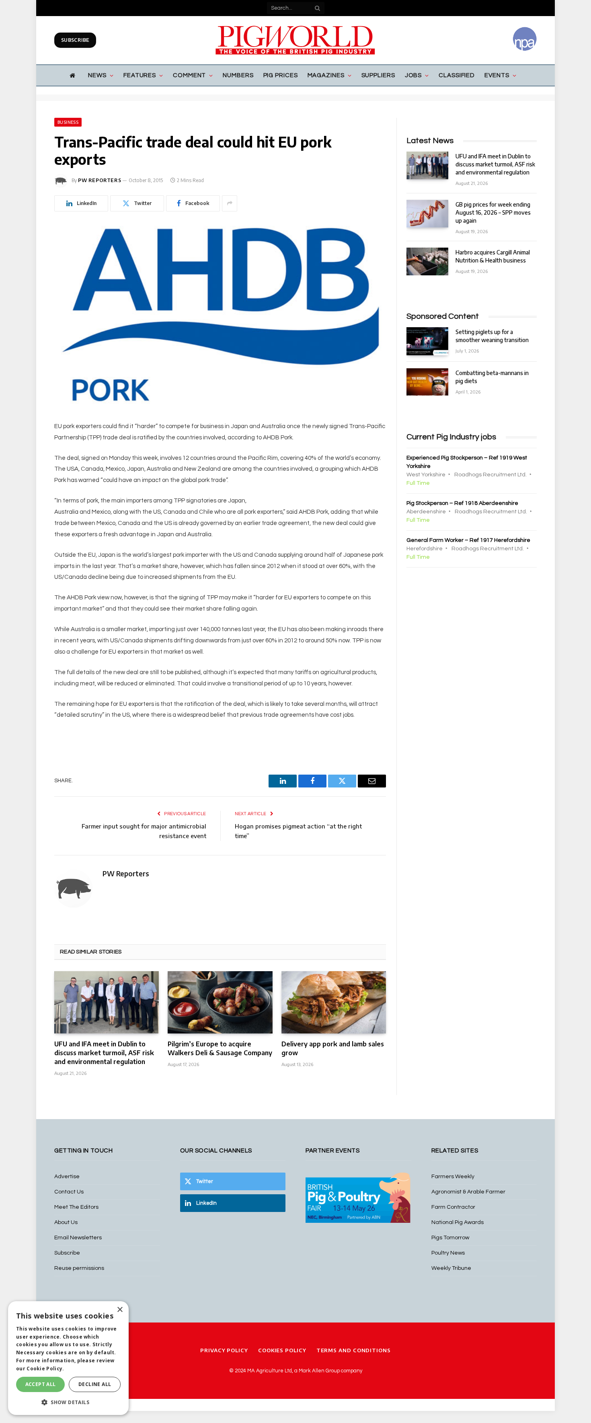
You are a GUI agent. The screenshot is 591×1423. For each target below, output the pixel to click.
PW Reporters (99, 180)
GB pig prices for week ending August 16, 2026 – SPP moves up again (493, 212)
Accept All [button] (40, 1384)
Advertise (67, 1176)
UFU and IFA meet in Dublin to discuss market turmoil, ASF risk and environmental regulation (104, 1053)
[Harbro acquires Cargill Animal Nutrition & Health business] (427, 261)
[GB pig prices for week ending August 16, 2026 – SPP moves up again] (427, 214)
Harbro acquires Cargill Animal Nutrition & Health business (493, 256)
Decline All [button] (94, 1384)
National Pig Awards (457, 1222)
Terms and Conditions (353, 1350)
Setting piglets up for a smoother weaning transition (492, 335)
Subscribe (75, 40)
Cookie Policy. (45, 1368)
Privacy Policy (224, 1350)
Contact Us (69, 1192)
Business (67, 122)
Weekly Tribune (451, 1268)
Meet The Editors (76, 1207)
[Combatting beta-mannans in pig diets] (427, 382)
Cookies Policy (282, 1350)
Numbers (238, 75)
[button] (68, 1402)
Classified (457, 75)
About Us (66, 1222)
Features (139, 75)
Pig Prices (280, 75)
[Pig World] (295, 40)
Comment (189, 75)
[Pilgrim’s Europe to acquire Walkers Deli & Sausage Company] (220, 1002)
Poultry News (448, 1253)
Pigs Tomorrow (450, 1238)
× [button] (120, 1310)
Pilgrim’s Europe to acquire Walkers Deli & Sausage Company (220, 1048)
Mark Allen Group (319, 1371)
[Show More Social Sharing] (229, 203)
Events (496, 75)
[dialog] (68, 1358)
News (97, 75)
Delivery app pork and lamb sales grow (332, 1048)
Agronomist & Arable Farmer (468, 1192)
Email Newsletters (78, 1238)
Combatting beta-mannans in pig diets (492, 376)
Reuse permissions (79, 1268)
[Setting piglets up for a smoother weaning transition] (427, 341)
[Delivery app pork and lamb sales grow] (333, 1002)
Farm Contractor (453, 1207)
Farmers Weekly (452, 1176)
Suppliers (378, 75)
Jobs (413, 75)
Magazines (326, 75)
